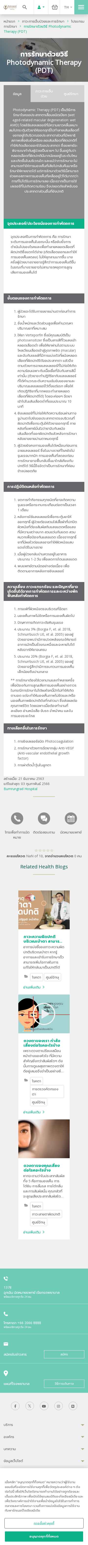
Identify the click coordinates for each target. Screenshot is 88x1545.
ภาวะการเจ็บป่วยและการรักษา (43, 21)
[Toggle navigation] (81, 7)
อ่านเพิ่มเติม (32, 987)
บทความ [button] (10, 1449)
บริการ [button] (8, 1424)
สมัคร (64, 1354)
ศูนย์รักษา (71, 93)
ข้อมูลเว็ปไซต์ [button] (13, 1460)
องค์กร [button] (9, 1436)
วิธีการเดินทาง (64, 1384)
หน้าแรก (9, 21)
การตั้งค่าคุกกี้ (44, 1523)
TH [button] (66, 7)
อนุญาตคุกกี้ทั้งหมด (44, 1536)
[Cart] (55, 7)
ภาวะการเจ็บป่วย (44, 93)
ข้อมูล (17, 93)
